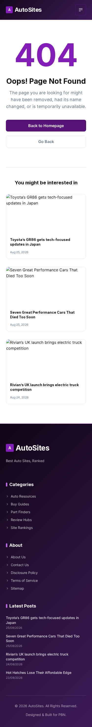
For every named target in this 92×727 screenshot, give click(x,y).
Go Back (46, 141)
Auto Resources (23, 496)
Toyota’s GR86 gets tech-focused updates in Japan (42, 620)
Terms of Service (24, 580)
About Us (18, 557)
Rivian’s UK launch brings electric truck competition (37, 656)
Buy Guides (20, 504)
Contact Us (20, 565)
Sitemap (17, 588)
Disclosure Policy (24, 573)
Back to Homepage (46, 125)
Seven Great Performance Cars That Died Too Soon (42, 638)
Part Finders (20, 512)
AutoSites (25, 9)
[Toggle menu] (80, 9)
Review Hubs (21, 520)
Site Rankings (22, 527)
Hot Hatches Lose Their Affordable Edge (38, 672)
